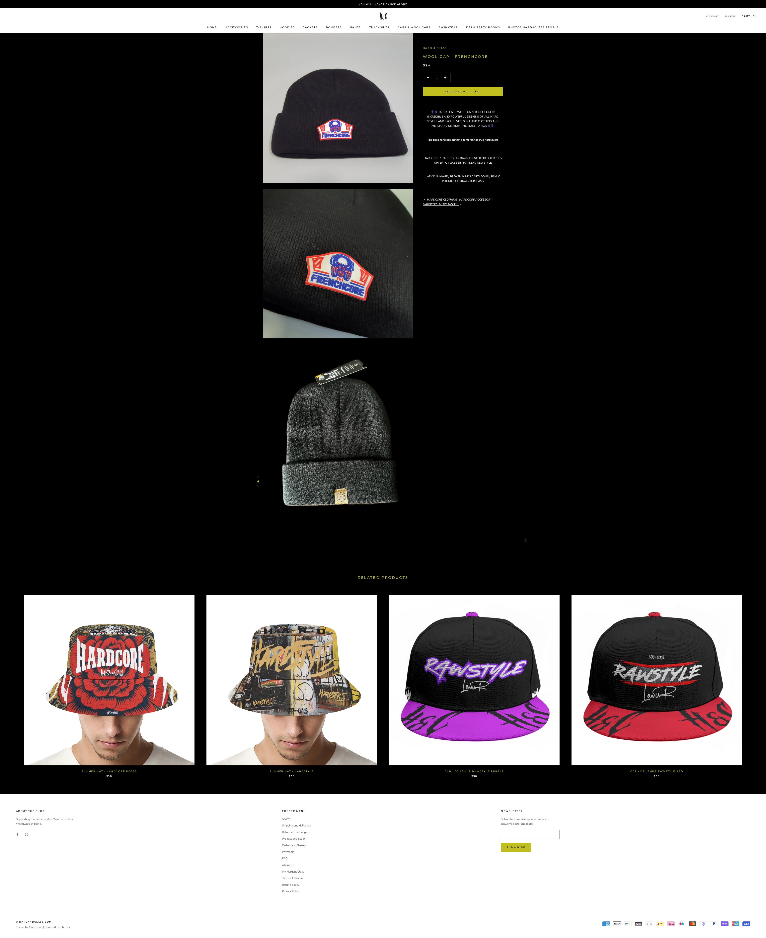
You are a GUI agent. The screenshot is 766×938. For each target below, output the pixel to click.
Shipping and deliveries (296, 825)
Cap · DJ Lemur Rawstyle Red (656, 771)
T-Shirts (263, 27)
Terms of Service (292, 878)
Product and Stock (293, 839)
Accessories (236, 27)
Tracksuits (379, 27)
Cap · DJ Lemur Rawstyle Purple (474, 771)
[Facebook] (17, 834)
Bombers (334, 27)
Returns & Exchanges (295, 832)
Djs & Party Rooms (483, 27)
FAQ (285, 858)
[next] (753, 681)
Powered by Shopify (57, 927)
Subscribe (516, 847)
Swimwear (448, 27)
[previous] (12, 681)
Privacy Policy (290, 891)
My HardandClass (293, 872)
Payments (288, 852)
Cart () (749, 16)
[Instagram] (26, 834)
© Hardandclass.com (34, 921)
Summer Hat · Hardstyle (292, 771)
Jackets (310, 27)
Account (712, 16)
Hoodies (287, 27)
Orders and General (294, 845)
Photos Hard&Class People (533, 27)
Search (730, 16)
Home (212, 27)
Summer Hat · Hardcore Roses (109, 771)
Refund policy (290, 885)
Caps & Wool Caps (414, 27)
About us (288, 865)
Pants (355, 27)
